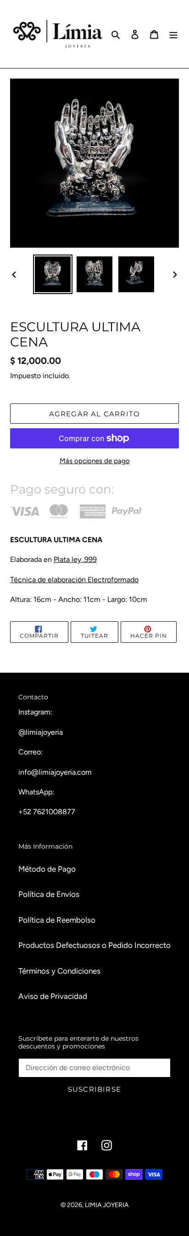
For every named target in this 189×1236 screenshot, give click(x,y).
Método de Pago (47, 868)
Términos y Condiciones (59, 970)
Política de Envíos (48, 894)
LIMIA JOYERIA (106, 1205)
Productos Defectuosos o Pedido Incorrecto (94, 945)
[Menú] (173, 34)
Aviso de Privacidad (52, 996)
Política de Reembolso (56, 919)
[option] (53, 274)
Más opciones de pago (95, 461)
